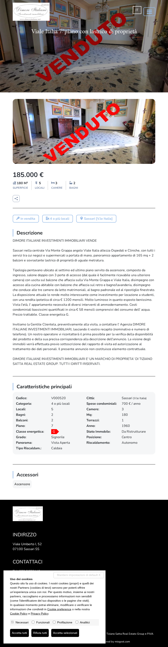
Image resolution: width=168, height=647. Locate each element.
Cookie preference (59, 609)
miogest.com (122, 642)
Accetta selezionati (65, 632)
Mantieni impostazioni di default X (78, 575)
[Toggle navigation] (149, 11)
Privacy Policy (39, 613)
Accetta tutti (19, 632)
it (137, 10)
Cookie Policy (18, 613)
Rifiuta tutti (40, 632)
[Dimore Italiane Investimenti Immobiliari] (31, 12)
